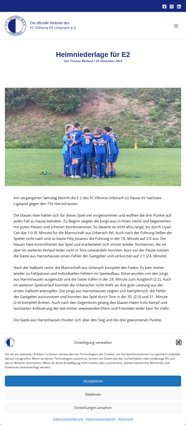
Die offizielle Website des (50, 23)
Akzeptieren (93, 380)
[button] (178, 342)
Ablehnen (93, 394)
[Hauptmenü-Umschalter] (176, 26)
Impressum (125, 419)
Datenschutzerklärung (68, 419)
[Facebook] (164, 6)
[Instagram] (172, 6)
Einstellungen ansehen (93, 407)
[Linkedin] (179, 6)
